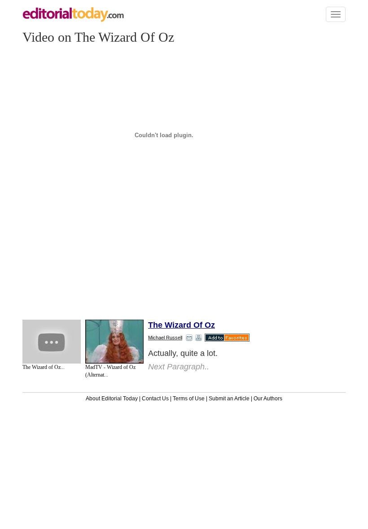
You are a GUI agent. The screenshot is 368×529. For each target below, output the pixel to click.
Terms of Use (189, 398)
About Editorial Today (112, 398)
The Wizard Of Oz (181, 325)
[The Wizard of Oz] (51, 342)
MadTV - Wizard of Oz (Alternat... (110, 371)
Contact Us (155, 398)
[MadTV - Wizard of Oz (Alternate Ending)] (114, 342)
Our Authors (268, 398)
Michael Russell (165, 337)
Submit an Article (229, 398)
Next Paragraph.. (178, 366)
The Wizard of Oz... (43, 367)
